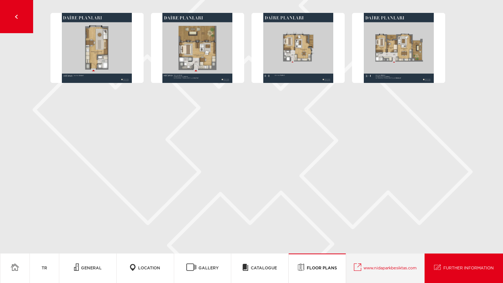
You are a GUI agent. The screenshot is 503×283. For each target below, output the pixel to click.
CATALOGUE (263, 268)
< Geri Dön (16, 16)
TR (44, 268)
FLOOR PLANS (321, 268)
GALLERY (207, 268)
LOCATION (148, 268)
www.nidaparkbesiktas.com (388, 268)
